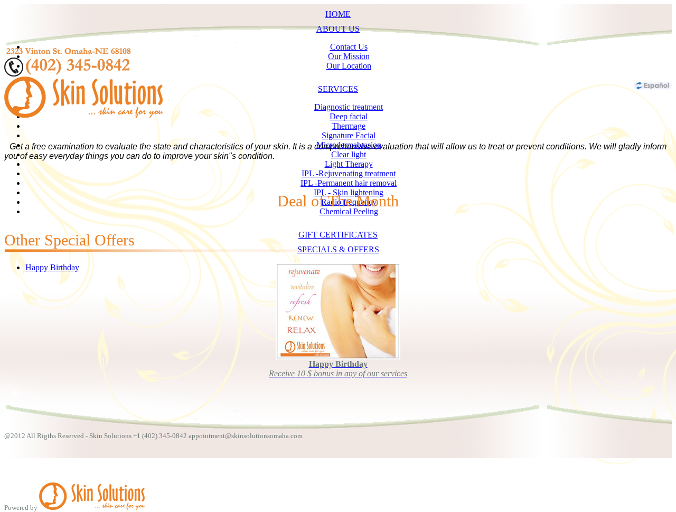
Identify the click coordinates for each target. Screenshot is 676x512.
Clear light (348, 154)
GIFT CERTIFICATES (338, 234)
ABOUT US (338, 28)
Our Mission (349, 56)
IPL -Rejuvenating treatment (349, 173)
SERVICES (338, 88)
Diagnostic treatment (348, 106)
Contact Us (349, 46)
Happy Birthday (52, 267)
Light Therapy (349, 163)
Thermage (348, 125)
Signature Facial (348, 135)
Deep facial (349, 116)
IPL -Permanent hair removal (349, 182)
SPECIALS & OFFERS (338, 249)
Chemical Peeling (349, 211)
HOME (338, 14)
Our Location (348, 65)
